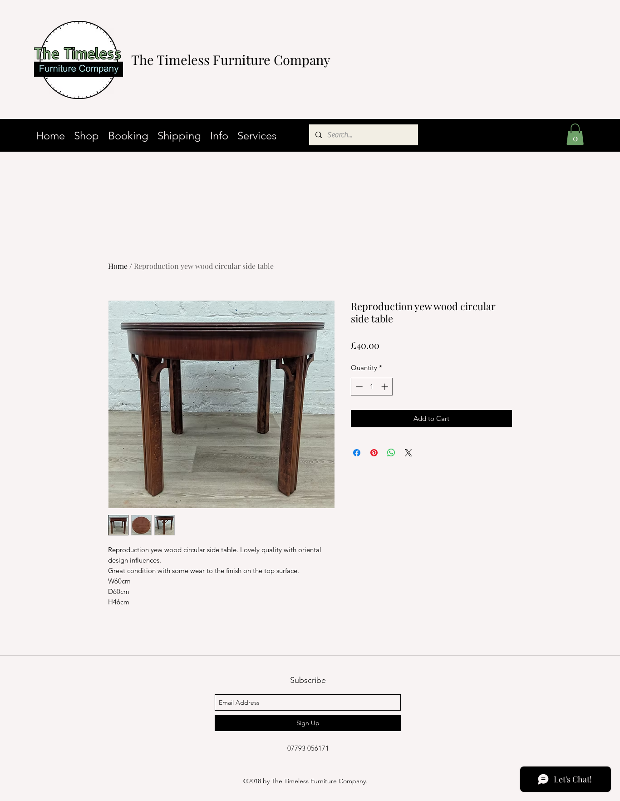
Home (118, 266)
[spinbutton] (371, 386)
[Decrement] (358, 386)
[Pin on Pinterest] (374, 452)
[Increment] (385, 386)
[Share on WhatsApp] (391, 452)
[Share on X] (408, 452)
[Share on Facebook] (356, 452)
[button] (575, 134)
